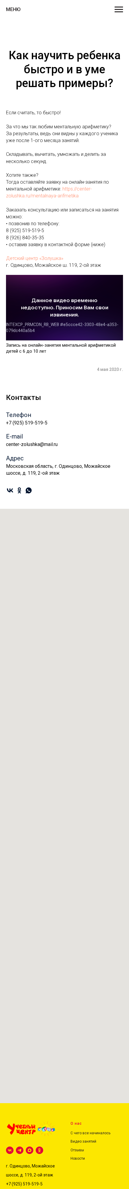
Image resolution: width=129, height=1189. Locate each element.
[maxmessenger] (29, 1150)
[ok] (19, 490)
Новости (77, 1158)
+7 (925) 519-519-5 (24, 1184)
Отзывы (77, 1150)
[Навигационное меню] (119, 10)
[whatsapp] (28, 490)
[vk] (10, 490)
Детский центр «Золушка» (34, 258)
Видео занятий (83, 1141)
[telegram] (19, 1150)
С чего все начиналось (90, 1133)
